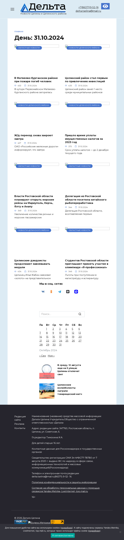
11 (66, 332)
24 (60, 340)
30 (54, 344)
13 (79, 332)
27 (80, 340)
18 (66, 336)
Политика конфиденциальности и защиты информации (64, 482)
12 (73, 332)
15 (47, 336)
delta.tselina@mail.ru (88, 11)
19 (73, 336)
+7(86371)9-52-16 (88, 7)
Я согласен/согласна (62, 535)
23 (53, 340)
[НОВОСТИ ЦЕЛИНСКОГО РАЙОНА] (87, 72)
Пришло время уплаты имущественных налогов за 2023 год (84, 139)
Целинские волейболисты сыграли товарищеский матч (69, 389)
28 (41, 344)
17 (60, 336)
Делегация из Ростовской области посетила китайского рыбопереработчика (85, 199)
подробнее (66, 527)
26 (73, 340)
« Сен (42, 355)
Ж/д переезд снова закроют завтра (33, 137)
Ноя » (51, 355)
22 (47, 340)
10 (60, 332)
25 (66, 340)
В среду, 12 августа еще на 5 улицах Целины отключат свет (69, 370)
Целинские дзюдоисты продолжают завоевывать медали (32, 264)
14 (40, 336)
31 (60, 344)
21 (40, 340)
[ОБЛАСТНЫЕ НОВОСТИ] (36, 72)
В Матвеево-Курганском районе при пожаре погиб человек (36, 79)
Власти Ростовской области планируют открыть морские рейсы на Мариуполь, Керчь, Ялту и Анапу (34, 201)
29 (47, 344)
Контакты (19, 428)
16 (53, 336)
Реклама (19, 424)
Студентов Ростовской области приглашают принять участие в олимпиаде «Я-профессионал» (86, 264)
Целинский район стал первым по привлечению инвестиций (86, 79)
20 (80, 336)
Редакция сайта (20, 418)
